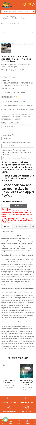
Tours (12, 16)
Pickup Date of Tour (8, 135)
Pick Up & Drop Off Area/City (10, 123)
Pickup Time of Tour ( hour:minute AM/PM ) (16, 143)
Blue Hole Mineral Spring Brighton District (26, 382)
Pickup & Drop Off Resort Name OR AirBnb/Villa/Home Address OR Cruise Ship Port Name (16, 152)
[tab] (6, 226)
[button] (3, 32)
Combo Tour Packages (9, 67)
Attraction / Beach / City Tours (14, 18)
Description (7, 226)
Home (5, 16)
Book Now (19, 205)
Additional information (21, 226)
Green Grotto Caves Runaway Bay (9, 381)
